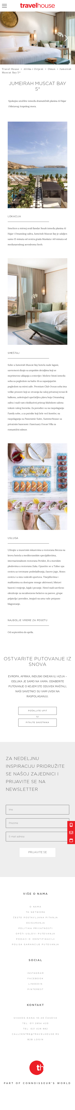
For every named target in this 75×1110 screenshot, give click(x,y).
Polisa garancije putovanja (35, 944)
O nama (36, 907)
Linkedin (35, 984)
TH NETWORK (35, 912)
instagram (35, 973)
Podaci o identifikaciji (35, 939)
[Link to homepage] (37, 5)
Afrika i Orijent (33, 69)
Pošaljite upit (37, 711)
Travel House (10, 69)
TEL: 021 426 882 (35, 1029)
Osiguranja (35, 923)
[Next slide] (66, 38)
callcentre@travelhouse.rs (35, 1034)
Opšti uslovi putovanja (35, 934)
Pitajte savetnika (37, 722)
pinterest (35, 989)
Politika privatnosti (35, 928)
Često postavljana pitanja (35, 918)
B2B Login (35, 1040)
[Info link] (71, 825)
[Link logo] (36, 1068)
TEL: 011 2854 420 (35, 1023)
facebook (35, 979)
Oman (52, 69)
